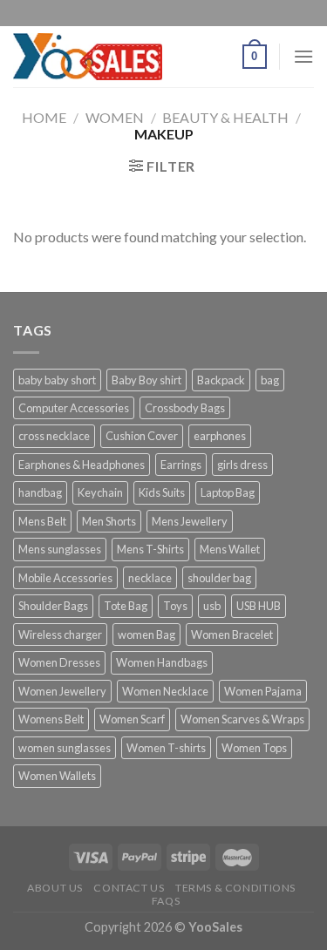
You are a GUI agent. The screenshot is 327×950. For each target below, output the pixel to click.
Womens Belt (51, 719)
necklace (150, 578)
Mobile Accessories (65, 578)
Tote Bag (125, 606)
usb (212, 606)
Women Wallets (57, 776)
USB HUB (258, 606)
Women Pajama (263, 691)
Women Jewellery (62, 691)
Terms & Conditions (235, 887)
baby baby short (57, 380)
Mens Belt (42, 521)
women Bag (146, 634)
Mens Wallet (230, 549)
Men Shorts (109, 521)
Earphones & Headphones (81, 465)
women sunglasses (64, 748)
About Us (55, 887)
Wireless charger (60, 634)
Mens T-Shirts (150, 549)
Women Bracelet (232, 634)
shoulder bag (219, 578)
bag (270, 380)
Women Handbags (162, 662)
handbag (40, 492)
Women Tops (254, 748)
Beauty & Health (225, 117)
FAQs (166, 900)
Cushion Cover (142, 436)
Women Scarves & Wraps (242, 719)
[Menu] (303, 56)
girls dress (242, 465)
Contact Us (128, 887)
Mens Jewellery (190, 521)
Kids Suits (162, 492)
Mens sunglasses (59, 549)
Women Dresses (59, 662)
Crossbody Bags (185, 408)
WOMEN (114, 117)
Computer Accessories (73, 408)
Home (44, 117)
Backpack (221, 380)
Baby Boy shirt (146, 380)
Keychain (100, 492)
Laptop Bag (228, 492)
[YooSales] (87, 56)
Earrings (180, 465)
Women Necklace (165, 691)
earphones (220, 436)
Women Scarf (132, 719)
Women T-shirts (166, 748)
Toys (175, 606)
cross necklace (54, 436)
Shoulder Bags (53, 606)
